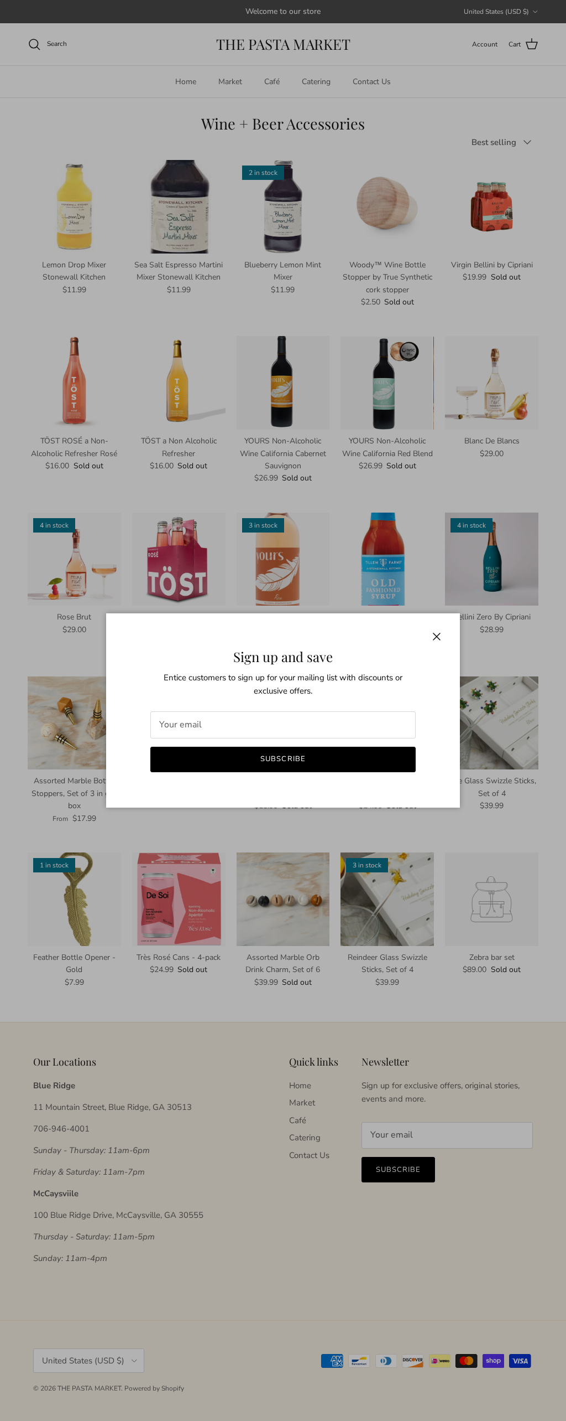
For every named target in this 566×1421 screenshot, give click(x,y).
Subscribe (282, 759)
